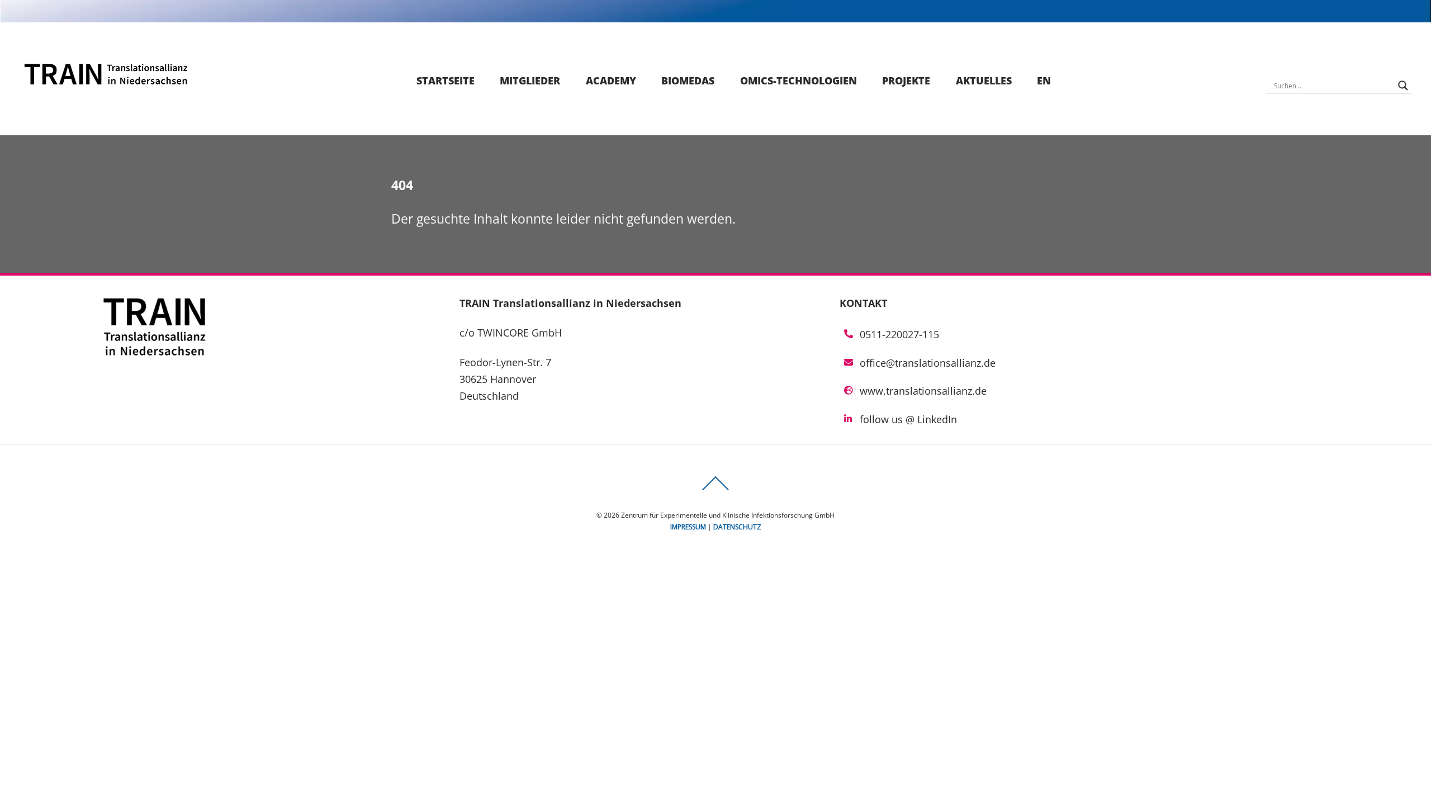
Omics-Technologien (798, 80)
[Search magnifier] (1403, 85)
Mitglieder (530, 80)
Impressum (688, 527)
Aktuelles (984, 80)
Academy (611, 80)
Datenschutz (737, 527)
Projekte (906, 80)
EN (1044, 80)
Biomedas (687, 80)
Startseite (445, 80)
